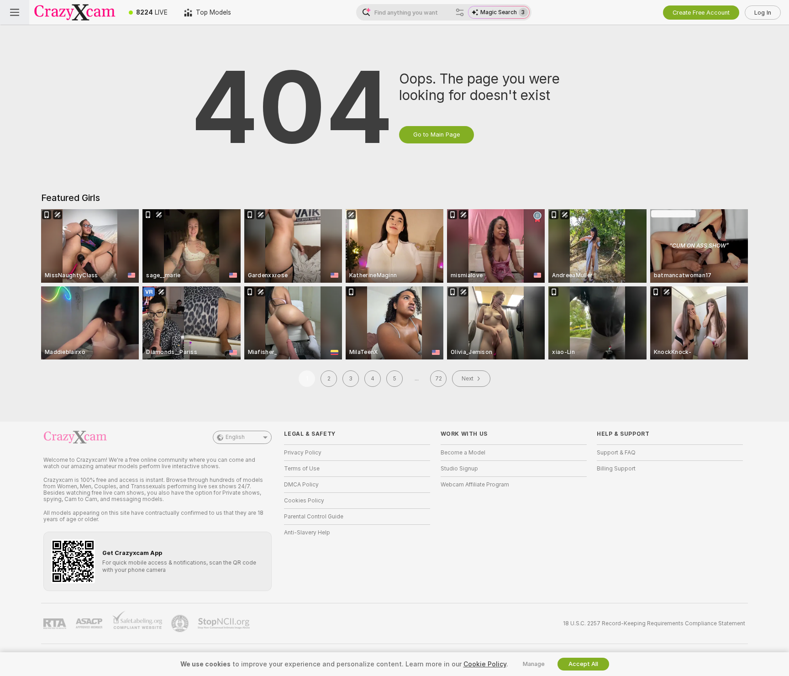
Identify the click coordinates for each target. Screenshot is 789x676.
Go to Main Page (436, 134)
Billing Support (616, 468)
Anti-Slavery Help (307, 532)
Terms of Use (302, 468)
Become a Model (463, 452)
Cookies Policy (304, 500)
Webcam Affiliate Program (475, 484)
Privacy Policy (302, 452)
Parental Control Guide (313, 516)
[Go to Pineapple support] (180, 623)
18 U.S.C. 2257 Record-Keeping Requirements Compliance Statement (654, 623)
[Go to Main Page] (75, 12)
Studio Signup (459, 468)
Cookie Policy (484, 664)
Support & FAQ (616, 452)
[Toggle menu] (14, 12)
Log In (762, 12)
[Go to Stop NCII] (225, 623)
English (235, 437)
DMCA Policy (301, 484)
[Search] (459, 12)
